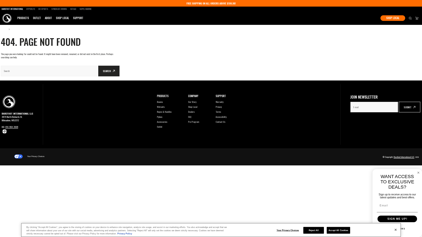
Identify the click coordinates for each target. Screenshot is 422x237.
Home (4, 29)
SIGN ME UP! (397, 218)
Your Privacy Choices (36, 156)
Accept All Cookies (338, 230)
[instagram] (4, 131)
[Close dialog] (418, 173)
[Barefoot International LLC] (7, 18)
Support (78, 18)
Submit (407, 107)
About (48, 18)
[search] (410, 18)
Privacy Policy (124, 233)
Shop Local (62, 18)
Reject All (314, 230)
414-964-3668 (11, 127)
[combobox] (49, 71)
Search (107, 71)
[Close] (395, 229)
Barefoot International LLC (404, 157)
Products (23, 18)
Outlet (37, 18)
